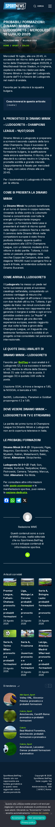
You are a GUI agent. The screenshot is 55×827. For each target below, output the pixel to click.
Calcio (23, 711)
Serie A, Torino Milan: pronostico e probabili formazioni (9, 653)
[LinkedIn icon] (27, 555)
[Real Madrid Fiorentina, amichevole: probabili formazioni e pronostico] (10, 732)
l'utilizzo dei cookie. (40, 813)
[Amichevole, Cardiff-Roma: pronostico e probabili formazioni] (10, 716)
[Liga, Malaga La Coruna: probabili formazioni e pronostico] (27, 582)
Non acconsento (36, 818)
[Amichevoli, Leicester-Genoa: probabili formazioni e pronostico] (10, 749)
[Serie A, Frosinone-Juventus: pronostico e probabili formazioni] (27, 633)
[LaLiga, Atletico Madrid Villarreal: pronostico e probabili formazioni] (45, 633)
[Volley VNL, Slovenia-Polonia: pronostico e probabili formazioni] (10, 699)
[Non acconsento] (51, 813)
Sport (32, 694)
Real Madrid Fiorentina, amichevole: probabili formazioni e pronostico (33, 733)
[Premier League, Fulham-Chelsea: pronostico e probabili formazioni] (9, 582)
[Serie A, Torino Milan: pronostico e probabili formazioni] (9, 633)
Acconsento (18, 818)
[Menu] (50, 6)
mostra (11, 105)
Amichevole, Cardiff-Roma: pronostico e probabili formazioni (35, 717)
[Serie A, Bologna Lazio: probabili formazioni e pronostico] (45, 582)
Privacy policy (28, 822)
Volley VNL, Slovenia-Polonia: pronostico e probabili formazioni (32, 701)
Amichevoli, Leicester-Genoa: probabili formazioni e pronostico (35, 750)
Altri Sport (24, 694)
